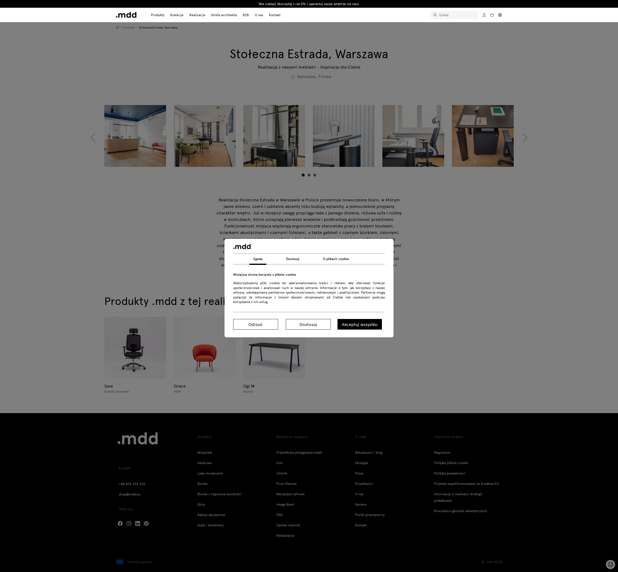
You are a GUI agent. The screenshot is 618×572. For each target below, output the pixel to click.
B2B (246, 15)
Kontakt (275, 15)
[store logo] (126, 15)
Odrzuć (255, 324)
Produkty (157, 15)
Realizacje (197, 15)
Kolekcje (176, 15)
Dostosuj (308, 324)
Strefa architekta (224, 15)
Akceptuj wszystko (360, 324)
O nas (259, 15)
